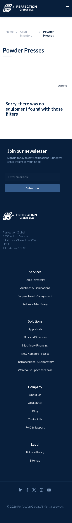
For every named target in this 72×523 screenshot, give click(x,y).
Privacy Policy (35, 452)
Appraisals (35, 329)
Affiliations (35, 403)
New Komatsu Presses (35, 353)
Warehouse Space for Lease (35, 370)
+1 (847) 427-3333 (15, 248)
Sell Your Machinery (35, 304)
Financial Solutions (35, 337)
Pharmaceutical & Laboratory (35, 361)
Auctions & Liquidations (35, 288)
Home (9, 31)
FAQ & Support (35, 427)
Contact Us (35, 419)
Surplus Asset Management (35, 296)
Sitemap (35, 460)
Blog (35, 411)
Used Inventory (26, 33)
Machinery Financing (35, 345)
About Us (35, 394)
